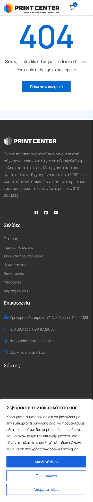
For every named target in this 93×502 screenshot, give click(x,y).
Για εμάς (11, 238)
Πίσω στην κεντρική (46, 86)
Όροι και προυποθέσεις (23, 256)
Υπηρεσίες (12, 282)
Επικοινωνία (14, 273)
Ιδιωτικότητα (15, 264)
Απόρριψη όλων (46, 489)
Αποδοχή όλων (46, 461)
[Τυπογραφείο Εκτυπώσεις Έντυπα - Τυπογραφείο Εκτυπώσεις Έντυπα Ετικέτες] (32, 7)
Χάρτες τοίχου (16, 290)
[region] (46, 449)
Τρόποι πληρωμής (19, 247)
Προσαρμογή (46, 475)
